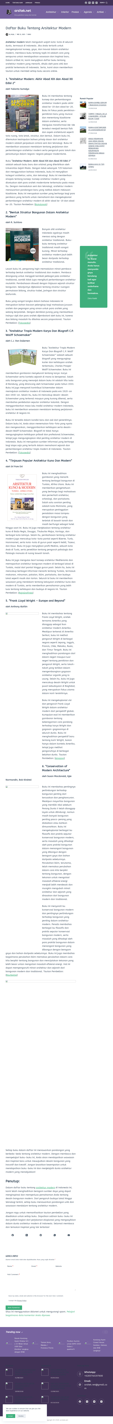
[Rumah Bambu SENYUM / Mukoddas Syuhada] (83, 105)
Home (8, 3)
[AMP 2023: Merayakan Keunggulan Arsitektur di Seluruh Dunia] (44, 1385)
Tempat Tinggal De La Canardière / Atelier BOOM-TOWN (97, 116)
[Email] (69, 1235)
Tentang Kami (17, 3)
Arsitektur (51, 12)
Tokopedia (24, 323)
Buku (29, 34)
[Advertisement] (93, 60)
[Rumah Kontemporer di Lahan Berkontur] (83, 129)
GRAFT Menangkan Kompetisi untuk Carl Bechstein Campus (60, 1372)
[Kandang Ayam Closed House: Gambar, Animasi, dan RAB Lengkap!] (87, 1345)
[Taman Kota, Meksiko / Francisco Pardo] (35, 1345)
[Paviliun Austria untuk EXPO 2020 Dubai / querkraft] (61, 1345)
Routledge (11, 975)
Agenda (88, 12)
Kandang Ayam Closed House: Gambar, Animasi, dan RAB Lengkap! (100, 1345)
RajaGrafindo (26, 593)
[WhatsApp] (55, 1235)
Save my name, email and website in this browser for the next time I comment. (35, 1296)
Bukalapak (41, 204)
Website (59, 1266)
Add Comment (13, 1274)
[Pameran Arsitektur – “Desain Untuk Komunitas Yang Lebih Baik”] (9, 1399)
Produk (75, 12)
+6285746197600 (93, 1376)
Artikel (100, 12)
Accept (10, 1416)
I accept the (17, 1300)
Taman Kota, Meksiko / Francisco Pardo (47, 1345)
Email (34, 1266)
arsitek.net (22, 11)
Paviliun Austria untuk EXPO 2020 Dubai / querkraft (74, 1345)
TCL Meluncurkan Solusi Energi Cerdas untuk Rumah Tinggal (25, 1372)
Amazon (59, 758)
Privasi (37, 3)
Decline (21, 1416)
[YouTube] (93, 3)
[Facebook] (86, 3)
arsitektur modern (45, 1187)
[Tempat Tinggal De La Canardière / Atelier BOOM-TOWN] (83, 116)
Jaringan (28, 3)
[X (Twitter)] (89, 3)
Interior (65, 12)
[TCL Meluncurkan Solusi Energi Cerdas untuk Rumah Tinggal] (9, 1372)
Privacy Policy (21, 1300)
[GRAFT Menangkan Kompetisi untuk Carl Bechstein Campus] (44, 1372)
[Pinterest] (41, 1235)
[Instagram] (96, 3)
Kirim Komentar (14, 1308)
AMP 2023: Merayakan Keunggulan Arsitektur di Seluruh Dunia (61, 1386)
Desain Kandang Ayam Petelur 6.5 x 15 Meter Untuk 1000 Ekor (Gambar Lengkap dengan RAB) (21, 1345)
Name (10, 1266)
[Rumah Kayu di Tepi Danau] (83, 166)
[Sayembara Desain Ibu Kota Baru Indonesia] (44, 1399)
